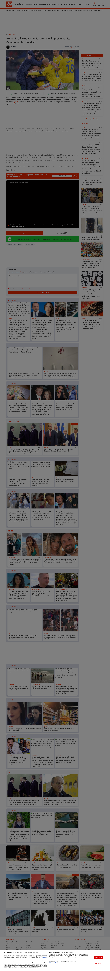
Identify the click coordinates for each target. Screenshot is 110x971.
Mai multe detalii (43, 957)
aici (18, 964)
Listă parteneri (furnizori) (54, 962)
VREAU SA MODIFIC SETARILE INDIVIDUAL (98, 962)
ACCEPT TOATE (98, 957)
